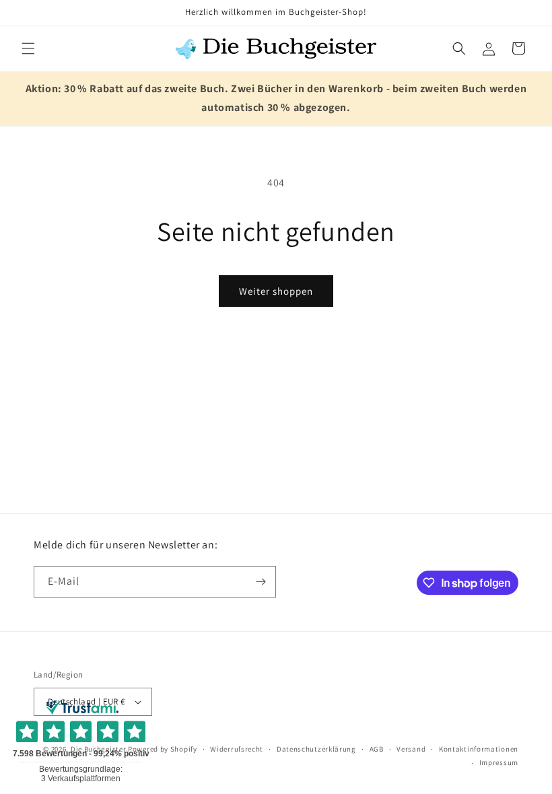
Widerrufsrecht (236, 749)
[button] (28, 48)
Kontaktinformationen (478, 749)
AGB (377, 749)
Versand (410, 749)
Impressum (498, 762)
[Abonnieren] (260, 582)
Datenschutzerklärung (316, 749)
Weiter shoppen (276, 291)
